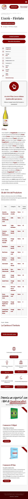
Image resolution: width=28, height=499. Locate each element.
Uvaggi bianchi (8, 49)
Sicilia (7, 67)
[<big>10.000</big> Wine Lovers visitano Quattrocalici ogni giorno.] (14, 86)
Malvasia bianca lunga (10, 77)
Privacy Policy (12, 496)
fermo (7, 55)
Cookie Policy (16, 496)
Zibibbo (7, 74)
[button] (26, 2)
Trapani (7, 71)
